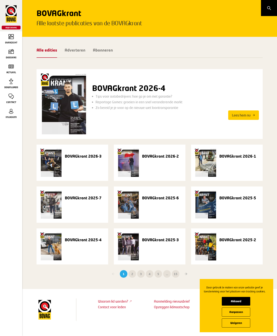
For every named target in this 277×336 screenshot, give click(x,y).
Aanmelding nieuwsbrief (172, 301)
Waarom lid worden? (113, 301)
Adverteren (75, 50)
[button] (186, 274)
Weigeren (236, 322)
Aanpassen (236, 312)
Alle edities (47, 50)
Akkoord (236, 301)
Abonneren (103, 50)
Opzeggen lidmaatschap (172, 307)
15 (176, 274)
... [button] (167, 274)
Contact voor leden (112, 307)
